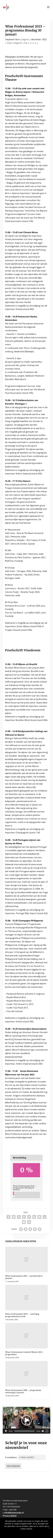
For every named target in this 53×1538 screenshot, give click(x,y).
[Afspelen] (6, 1431)
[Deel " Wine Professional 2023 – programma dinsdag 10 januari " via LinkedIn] (34, 1216)
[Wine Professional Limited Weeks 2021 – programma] (26, 1335)
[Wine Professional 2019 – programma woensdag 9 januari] (26, 1373)
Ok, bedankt (19, 1533)
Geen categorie (14, 42)
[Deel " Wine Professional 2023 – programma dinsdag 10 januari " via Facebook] (8, 1216)
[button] (26, 1420)
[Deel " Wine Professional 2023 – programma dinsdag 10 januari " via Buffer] (39, 1216)
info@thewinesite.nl (14, 1512)
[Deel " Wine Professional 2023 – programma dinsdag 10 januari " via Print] (29, 1222)
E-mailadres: (11, 1457)
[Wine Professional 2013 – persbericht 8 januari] (26, 1259)
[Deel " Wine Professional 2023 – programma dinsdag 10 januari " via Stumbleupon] (44, 1216)
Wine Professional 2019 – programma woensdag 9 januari (23, 1391)
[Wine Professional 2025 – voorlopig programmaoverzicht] (26, 1297)
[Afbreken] (43, 1431)
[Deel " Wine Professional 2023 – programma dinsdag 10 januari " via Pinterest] (29, 1216)
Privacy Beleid (9, 1515)
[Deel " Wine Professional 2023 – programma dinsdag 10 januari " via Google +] (18, 1216)
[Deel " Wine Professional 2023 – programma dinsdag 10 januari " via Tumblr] (23, 1216)
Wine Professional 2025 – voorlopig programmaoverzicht (22, 1315)
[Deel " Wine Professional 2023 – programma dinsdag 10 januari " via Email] (23, 1222)
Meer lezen (34, 1533)
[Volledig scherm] (47, 1431)
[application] (26, 1420)
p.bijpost (24, 39)
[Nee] (49, 1528)
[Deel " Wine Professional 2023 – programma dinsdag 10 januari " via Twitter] (13, 1216)
